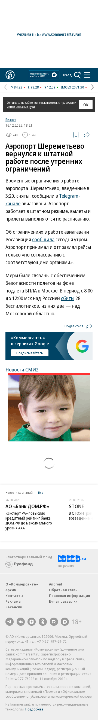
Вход (67, 74)
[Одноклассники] (43, 622)
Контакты (14, 595)
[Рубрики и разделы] (87, 75)
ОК (85, 104)
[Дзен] (31, 622)
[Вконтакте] (21, 622)
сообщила (43, 239)
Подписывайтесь (29, 352)
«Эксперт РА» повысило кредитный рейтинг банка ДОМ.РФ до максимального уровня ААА (28, 520)
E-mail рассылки (63, 601)
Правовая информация (69, 595)
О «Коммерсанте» (21, 584)
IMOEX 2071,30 (72, 87)
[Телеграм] (9, 622)
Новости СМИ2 (21, 369)
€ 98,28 (33, 87)
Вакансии (13, 607)
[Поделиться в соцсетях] (86, 135)
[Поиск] (78, 75)
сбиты (67, 298)
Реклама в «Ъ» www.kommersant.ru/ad (49, 34)
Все (40, 492)
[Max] (65, 622)
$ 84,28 (16, 87)
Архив (10, 589)
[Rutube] (54, 622)
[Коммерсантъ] (10, 75)
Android (55, 584)
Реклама (13, 601)
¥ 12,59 (50, 87)
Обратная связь (63, 589)
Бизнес (10, 119)
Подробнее (34, 709)
